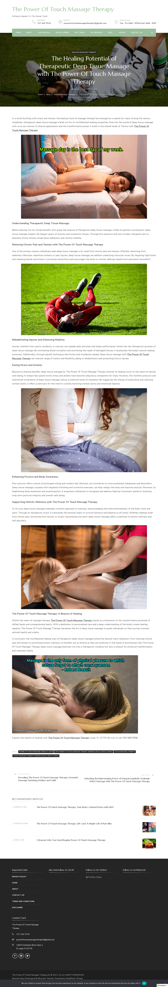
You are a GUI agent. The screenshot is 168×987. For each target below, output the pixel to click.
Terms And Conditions (23, 901)
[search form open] (152, 32)
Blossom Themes (46, 978)
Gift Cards (80, 32)
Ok (144, 983)
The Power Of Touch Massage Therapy (63, 9)
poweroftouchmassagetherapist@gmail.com (85, 23)
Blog (110, 32)
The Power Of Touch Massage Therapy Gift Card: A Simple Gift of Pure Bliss (74, 823)
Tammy (76, 89)
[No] (165, 983)
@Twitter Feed (93, 877)
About (29, 32)
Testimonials (96, 32)
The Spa (121, 32)
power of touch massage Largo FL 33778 (36, 752)
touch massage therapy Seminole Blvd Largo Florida (36, 756)
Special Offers (62, 32)
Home (18, 32)
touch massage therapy (124, 752)
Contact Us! (136, 32)
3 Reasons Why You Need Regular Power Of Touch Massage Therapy (71, 840)
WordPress (71, 978)
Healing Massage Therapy (84, 52)
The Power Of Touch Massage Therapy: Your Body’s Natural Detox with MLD (75, 807)
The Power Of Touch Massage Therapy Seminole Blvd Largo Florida (83, 752)
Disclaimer (17, 907)
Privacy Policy (19, 877)
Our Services (44, 32)
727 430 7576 (44, 23)
